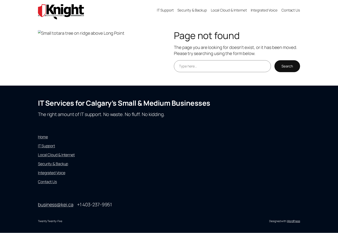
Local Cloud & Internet (56, 154)
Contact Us (47, 181)
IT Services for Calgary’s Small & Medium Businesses (124, 103)
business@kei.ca (55, 204)
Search (287, 66)
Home (43, 136)
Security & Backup (53, 163)
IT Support (46, 145)
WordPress (293, 221)
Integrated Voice (51, 172)
